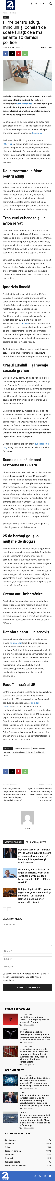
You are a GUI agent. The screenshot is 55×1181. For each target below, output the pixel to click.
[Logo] (10, 5)
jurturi (30, 752)
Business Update (25, 1014)
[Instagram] (36, 4)
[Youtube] (44, 4)
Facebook (37, 133)
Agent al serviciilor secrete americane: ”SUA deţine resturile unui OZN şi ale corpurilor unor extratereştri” (40, 794)
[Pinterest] (18, 53)
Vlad (12, 47)
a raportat (24, 323)
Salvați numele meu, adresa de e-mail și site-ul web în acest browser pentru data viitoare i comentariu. (26, 976)
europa (7, 752)
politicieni (40, 752)
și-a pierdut (16, 643)
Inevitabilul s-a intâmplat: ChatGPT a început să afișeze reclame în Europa (34, 1020)
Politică (13, 13)
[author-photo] (27, 824)
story (6, 755)
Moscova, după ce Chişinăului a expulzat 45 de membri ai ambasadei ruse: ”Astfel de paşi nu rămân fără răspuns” (14, 794)
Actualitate (23, 1112)
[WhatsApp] (25, 53)
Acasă (5, 13)
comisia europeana (22, 749)
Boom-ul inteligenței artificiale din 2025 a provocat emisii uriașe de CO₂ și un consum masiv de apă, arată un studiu (34, 1082)
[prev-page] (4, 909)
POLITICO (8, 144)
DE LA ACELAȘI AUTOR (36, 842)
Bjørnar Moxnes (24, 103)
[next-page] (9, 909)
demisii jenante (39, 749)
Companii (23, 1029)
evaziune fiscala (19, 752)
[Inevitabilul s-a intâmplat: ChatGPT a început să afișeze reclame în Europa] (10, 1019)
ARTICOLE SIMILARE (14, 842)
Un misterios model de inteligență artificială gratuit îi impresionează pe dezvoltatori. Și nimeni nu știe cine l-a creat (34, 1036)
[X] (40, 4)
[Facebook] (31, 4)
